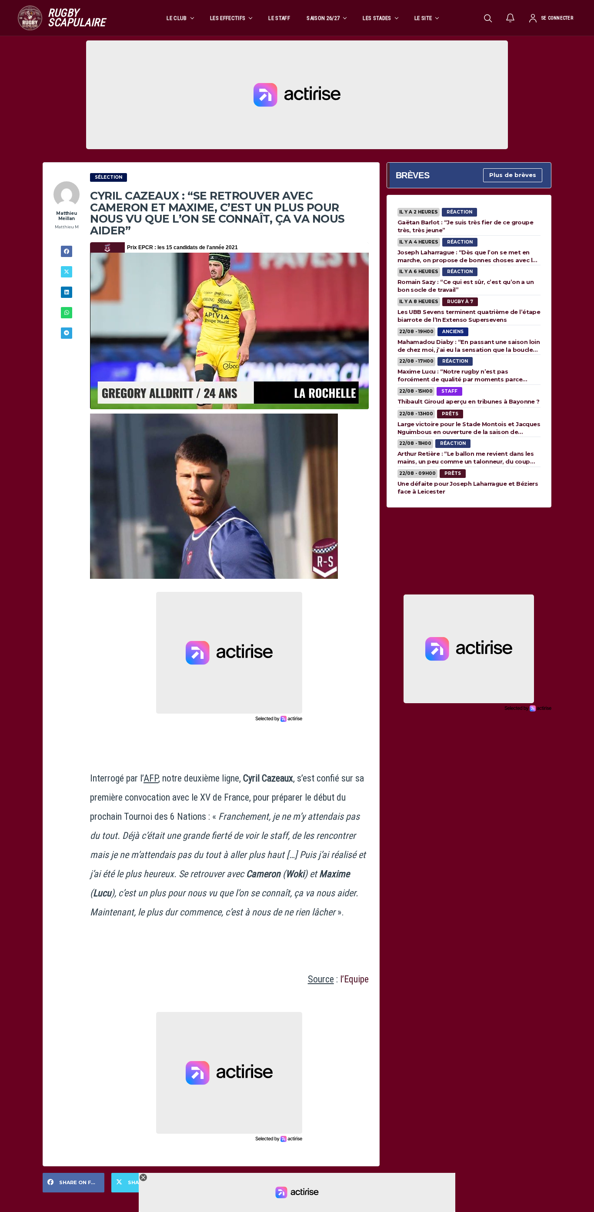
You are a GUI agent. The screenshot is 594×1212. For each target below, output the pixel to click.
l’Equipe (354, 979)
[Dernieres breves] (510, 18)
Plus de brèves (512, 174)
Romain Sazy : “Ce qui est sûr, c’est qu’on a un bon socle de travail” (465, 285)
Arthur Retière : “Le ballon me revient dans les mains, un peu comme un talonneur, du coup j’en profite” (465, 457)
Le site (423, 18)
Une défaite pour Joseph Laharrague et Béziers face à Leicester (467, 487)
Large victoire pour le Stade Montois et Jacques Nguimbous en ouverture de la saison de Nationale (469, 428)
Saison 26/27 (323, 18)
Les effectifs (227, 18)
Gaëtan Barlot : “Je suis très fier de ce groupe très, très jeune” (465, 226)
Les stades (377, 18)
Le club (177, 18)
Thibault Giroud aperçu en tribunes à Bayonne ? (468, 401)
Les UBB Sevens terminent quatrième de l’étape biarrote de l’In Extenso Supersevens (469, 315)
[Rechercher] (488, 18)
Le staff (279, 18)
